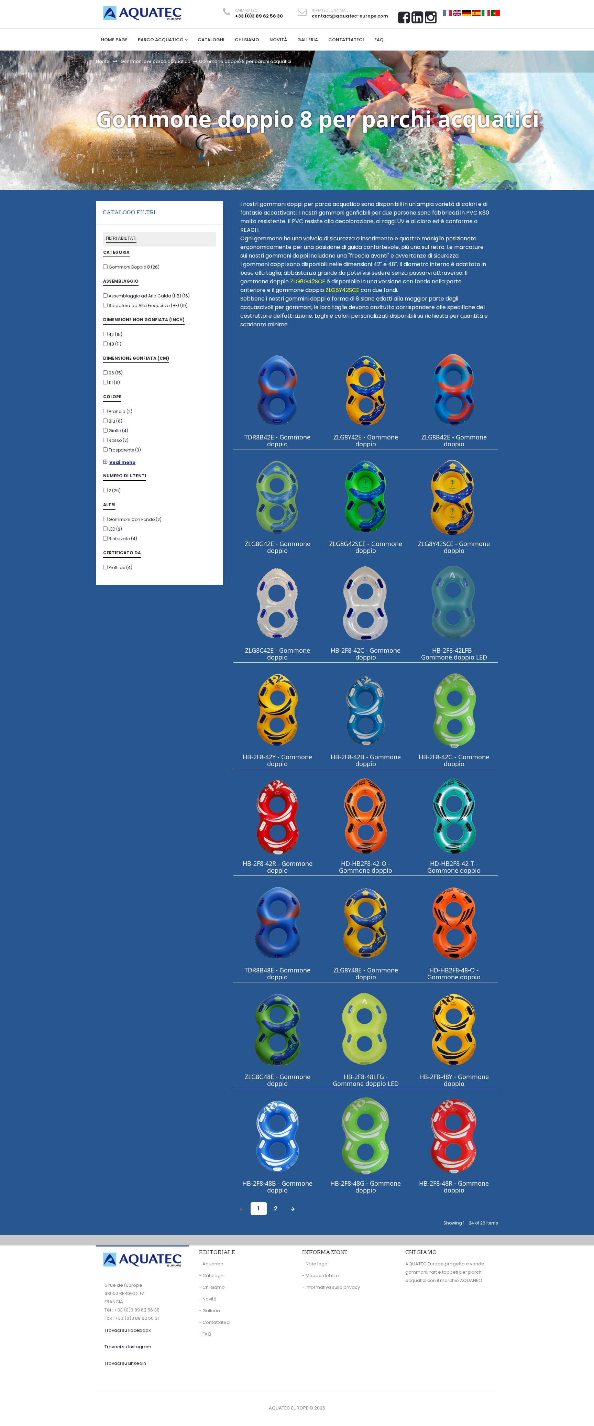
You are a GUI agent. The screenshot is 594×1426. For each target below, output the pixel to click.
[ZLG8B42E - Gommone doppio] (454, 390)
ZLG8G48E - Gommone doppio (277, 1080)
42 (115, 334)
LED (115, 529)
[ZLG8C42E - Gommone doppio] (277, 603)
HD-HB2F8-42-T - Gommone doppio (454, 867)
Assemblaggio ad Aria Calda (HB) (149, 296)
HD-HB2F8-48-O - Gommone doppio (454, 973)
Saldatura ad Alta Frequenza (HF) (148, 305)
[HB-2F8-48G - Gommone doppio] (366, 1136)
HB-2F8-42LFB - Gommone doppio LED (454, 654)
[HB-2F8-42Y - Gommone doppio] (277, 709)
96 (116, 373)
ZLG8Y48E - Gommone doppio (365, 973)
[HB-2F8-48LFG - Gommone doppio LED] (366, 1029)
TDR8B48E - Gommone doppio (277, 973)
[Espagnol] (476, 13)
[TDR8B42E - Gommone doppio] (277, 390)
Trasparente (125, 450)
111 (114, 382)
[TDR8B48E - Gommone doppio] (277, 922)
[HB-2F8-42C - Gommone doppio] (366, 603)
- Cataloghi (211, 1275)
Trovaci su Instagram (127, 1346)
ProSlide (120, 567)
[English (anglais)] (457, 13)
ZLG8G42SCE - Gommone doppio (365, 547)
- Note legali (316, 1264)
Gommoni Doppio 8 (134, 267)
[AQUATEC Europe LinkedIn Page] (417, 20)
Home (103, 61)
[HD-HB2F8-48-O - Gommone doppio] (454, 922)
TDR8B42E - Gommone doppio (277, 440)
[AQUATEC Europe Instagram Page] (431, 20)
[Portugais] (495, 13)
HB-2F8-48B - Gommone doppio (277, 1187)
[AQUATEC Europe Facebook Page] (404, 20)
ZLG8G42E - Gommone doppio (277, 547)
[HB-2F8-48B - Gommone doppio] (277, 1136)
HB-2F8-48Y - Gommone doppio (454, 1080)
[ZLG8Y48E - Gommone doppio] (366, 922)
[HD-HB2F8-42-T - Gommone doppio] (454, 816)
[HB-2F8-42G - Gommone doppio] (454, 709)
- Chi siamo (212, 1287)
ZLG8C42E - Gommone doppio (277, 654)
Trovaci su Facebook (127, 1330)
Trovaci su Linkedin (125, 1363)
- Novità (208, 1299)
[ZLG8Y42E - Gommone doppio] (366, 390)
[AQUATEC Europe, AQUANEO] (142, 13)
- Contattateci (214, 1322)
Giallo (118, 431)
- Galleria (209, 1310)
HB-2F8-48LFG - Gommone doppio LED (366, 1080)
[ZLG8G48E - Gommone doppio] (277, 1029)
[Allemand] (466, 13)
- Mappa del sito (320, 1275)
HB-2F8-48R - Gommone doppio (454, 1187)
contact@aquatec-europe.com (350, 16)
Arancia (120, 411)
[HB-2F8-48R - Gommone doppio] (454, 1136)
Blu (115, 421)
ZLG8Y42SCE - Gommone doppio (454, 547)
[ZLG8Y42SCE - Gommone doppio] (454, 496)
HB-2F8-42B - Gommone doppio (366, 760)
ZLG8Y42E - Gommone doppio (365, 440)
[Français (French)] (447, 13)
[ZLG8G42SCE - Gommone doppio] (366, 496)
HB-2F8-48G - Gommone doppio (365, 1187)
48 (115, 344)
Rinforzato (123, 539)
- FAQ (205, 1334)
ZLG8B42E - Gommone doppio (454, 440)
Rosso (119, 440)
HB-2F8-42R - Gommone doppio (277, 867)
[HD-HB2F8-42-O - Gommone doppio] (366, 816)
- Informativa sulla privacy (331, 1287)
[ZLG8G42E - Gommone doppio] (277, 496)
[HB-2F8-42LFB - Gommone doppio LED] (454, 603)
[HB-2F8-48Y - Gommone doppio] (454, 1029)
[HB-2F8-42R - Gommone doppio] (277, 816)
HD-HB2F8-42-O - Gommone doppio (365, 867)
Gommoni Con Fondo (135, 519)
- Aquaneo (211, 1264)
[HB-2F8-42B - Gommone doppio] (366, 709)
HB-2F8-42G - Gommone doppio (454, 760)
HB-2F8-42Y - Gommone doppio (277, 760)
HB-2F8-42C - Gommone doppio (365, 654)
